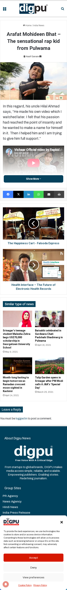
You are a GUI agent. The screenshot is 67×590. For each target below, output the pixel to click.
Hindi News (10, 507)
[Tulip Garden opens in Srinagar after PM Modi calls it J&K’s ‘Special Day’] (49, 365)
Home (28, 25)
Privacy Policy (40, 585)
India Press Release (16, 512)
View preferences (33, 577)
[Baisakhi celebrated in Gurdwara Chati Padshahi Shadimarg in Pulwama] (49, 319)
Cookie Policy (25, 585)
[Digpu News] (33, 8)
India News (38, 25)
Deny (33, 567)
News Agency (12, 501)
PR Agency (10, 496)
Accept (33, 557)
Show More (32, 179)
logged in (21, 418)
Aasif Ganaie (32, 56)
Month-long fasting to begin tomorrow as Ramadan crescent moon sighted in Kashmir (16, 384)
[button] (61, 522)
